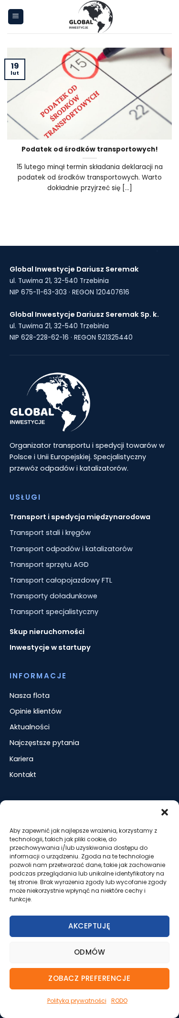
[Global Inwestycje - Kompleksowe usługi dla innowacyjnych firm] (90, 16)
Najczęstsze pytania (44, 742)
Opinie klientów (36, 711)
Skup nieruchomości (47, 631)
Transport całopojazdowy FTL (61, 580)
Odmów (89, 952)
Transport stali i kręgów (50, 532)
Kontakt (23, 774)
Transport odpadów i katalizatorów (71, 549)
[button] (164, 812)
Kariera (21, 759)
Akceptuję (89, 926)
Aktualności (30, 727)
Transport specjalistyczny (54, 611)
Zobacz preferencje (89, 978)
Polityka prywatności (76, 1001)
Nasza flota (30, 695)
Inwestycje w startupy (50, 647)
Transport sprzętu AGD (49, 564)
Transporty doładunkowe (53, 596)
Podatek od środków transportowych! (89, 149)
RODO (119, 1001)
